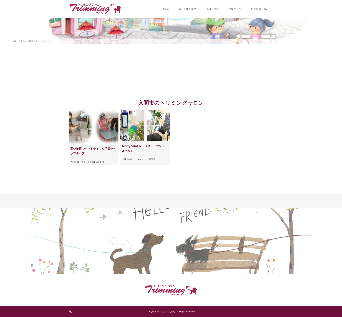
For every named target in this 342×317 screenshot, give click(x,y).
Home (165, 8)
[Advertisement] (171, 70)
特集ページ (235, 8)
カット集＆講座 (187, 8)
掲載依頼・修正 (259, 8)
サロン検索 (212, 8)
